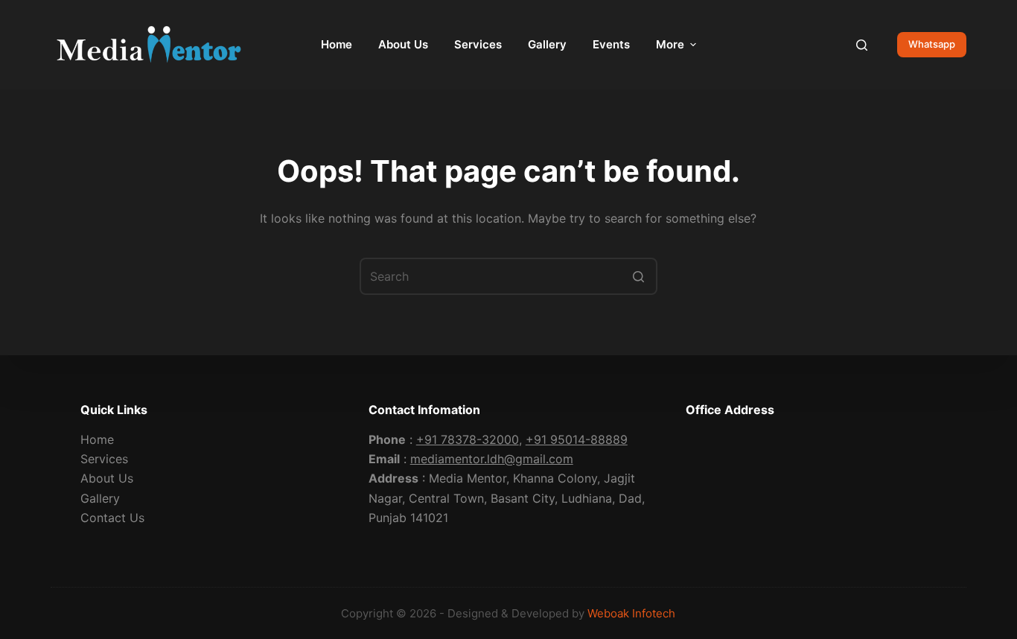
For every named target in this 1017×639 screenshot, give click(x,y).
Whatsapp (931, 44)
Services (104, 458)
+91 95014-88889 (577, 439)
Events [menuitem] (611, 44)
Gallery (100, 498)
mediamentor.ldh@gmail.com (491, 458)
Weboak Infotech (631, 613)
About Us (106, 478)
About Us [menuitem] (403, 44)
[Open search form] (861, 45)
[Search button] (638, 276)
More (670, 44)
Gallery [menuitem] (547, 44)
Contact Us (112, 517)
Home (97, 439)
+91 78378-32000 (467, 439)
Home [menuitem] (336, 44)
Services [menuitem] (478, 44)
